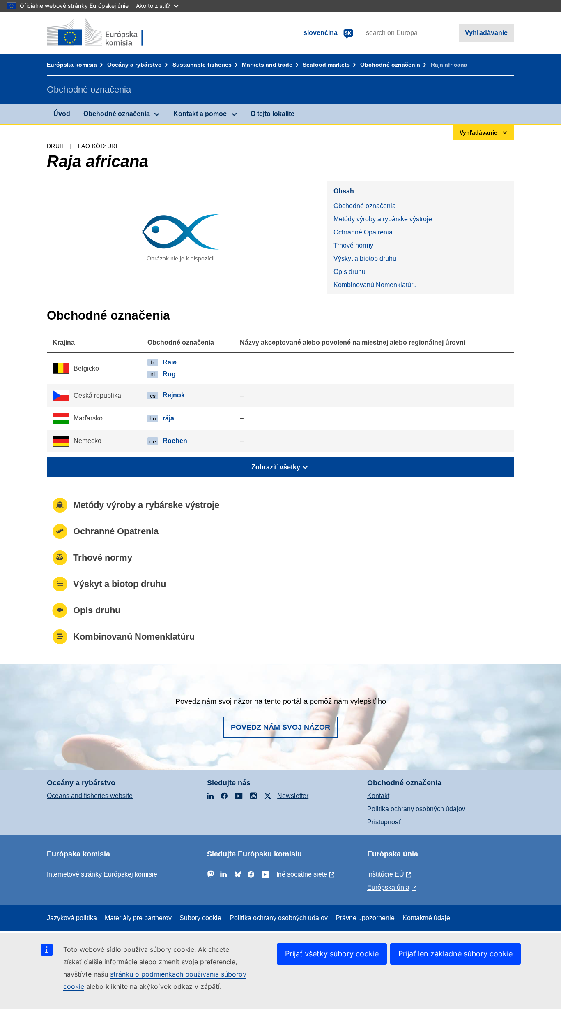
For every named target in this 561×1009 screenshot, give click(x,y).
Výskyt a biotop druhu (364, 258)
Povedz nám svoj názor (280, 727)
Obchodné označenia (390, 64)
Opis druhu (349, 271)
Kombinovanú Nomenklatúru (375, 284)
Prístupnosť (384, 822)
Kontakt (378, 795)
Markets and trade (267, 64)
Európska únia (388, 887)
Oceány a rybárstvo (134, 64)
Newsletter (292, 795)
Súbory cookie (200, 917)
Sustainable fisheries (202, 64)
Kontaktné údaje (426, 917)
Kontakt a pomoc (200, 113)
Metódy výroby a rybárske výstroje (382, 219)
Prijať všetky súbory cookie (332, 953)
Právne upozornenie (365, 917)
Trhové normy (353, 245)
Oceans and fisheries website (90, 795)
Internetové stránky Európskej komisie (102, 874)
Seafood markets (326, 64)
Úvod (61, 113)
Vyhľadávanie (486, 32)
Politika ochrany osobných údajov (416, 808)
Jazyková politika (72, 917)
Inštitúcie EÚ (385, 874)
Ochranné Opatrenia (363, 232)
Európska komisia (72, 64)
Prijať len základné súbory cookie (455, 953)
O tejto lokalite (272, 113)
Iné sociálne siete (301, 874)
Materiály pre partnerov (138, 917)
